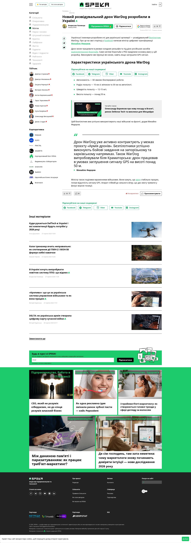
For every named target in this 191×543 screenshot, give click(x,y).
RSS (108, 512)
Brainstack (39, 183)
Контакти (110, 482)
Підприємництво (40, 24)
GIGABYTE (38, 151)
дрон (138, 179)
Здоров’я (36, 63)
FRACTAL (38, 145)
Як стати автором (57, 4)
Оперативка (38, 21)
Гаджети (36, 49)
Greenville (38, 167)
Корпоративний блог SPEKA (45, 156)
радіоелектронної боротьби (84, 51)
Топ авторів (43, 4)
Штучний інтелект (41, 35)
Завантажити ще (37, 338)
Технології (37, 60)
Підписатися (125, 26)
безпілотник (155, 37)
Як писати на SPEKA (79, 501)
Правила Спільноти (79, 493)
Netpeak (38, 135)
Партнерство (111, 497)
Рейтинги (37, 56)
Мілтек (71, 13)
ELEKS (37, 140)
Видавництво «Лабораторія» (46, 161)
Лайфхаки (37, 42)
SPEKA (35, 524)
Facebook (108, 40)
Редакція (75, 482)
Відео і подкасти (40, 53)
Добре (185, 539)
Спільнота (37, 17)
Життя (35, 46)
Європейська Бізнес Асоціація (46, 177)
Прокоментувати (152, 193)
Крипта (35, 39)
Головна (65, 11)
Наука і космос (39, 31)
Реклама (110, 493)
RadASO (38, 172)
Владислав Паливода (76, 25)
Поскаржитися (132, 193)
